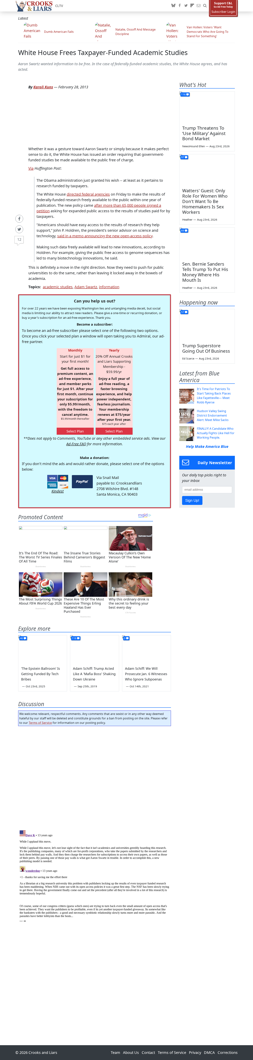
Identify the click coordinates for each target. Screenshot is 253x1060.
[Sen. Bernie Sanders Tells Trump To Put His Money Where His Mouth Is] (207, 243)
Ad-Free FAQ (76, 443)
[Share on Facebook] (19, 219)
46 (21, 638)
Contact (148, 1052)
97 (182, 157)
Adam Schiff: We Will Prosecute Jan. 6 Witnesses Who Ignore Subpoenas (146, 673)
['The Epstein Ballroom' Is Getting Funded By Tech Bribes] (42, 649)
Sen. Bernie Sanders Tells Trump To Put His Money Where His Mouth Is (205, 272)
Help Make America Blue (207, 446)
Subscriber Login (223, 12)
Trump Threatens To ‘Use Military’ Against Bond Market (204, 133)
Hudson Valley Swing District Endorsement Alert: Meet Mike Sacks (213, 415)
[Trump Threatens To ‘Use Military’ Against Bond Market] (207, 107)
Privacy (195, 1052)
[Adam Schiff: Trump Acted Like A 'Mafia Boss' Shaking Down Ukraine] (94, 649)
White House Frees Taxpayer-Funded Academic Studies (103, 52)
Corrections (228, 1052)
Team (115, 1052)
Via (31, 168)
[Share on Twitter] (19, 229)
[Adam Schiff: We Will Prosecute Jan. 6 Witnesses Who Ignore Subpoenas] (146, 649)
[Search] (205, 6)
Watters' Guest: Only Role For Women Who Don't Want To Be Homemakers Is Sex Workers (205, 201)
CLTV (59, 6)
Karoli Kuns (43, 86)
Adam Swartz (85, 286)
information (109, 286)
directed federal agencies (88, 194)
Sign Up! (192, 500)
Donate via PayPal (82, 481)
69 (182, 230)
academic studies (58, 286)
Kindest (57, 491)
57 (182, 312)
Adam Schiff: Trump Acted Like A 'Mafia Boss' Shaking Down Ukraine (94, 673)
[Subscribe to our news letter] (198, 6)
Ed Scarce (188, 358)
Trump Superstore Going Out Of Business (206, 348)
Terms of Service (40, 723)
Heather (187, 219)
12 (19, 239)
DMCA (209, 1052)
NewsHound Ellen (193, 146)
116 (74, 638)
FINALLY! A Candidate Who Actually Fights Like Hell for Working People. (215, 433)
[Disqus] (94, 875)
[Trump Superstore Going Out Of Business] (207, 324)
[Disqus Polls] (94, 777)
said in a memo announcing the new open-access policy (104, 235)
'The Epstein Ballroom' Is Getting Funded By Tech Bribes (40, 673)
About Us (131, 1052)
